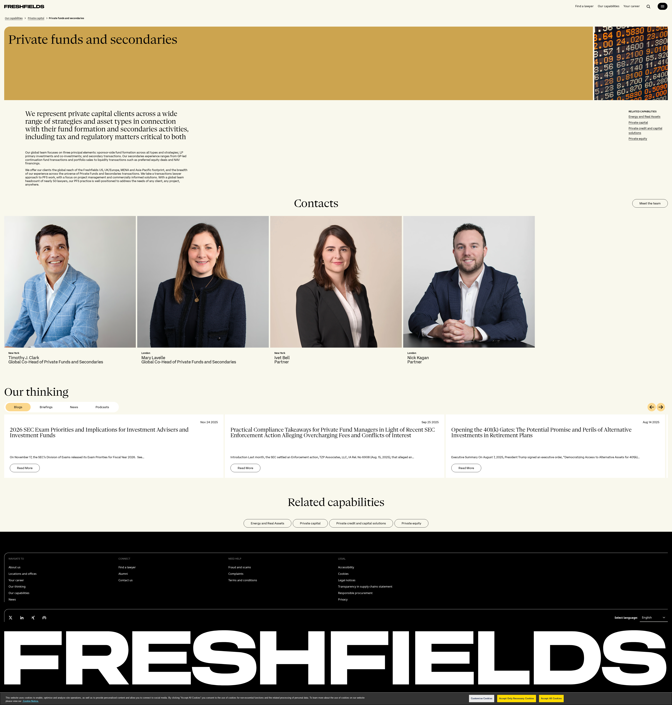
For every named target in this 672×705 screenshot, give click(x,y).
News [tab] (74, 407)
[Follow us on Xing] (33, 618)
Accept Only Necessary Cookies (516, 698)
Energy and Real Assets (644, 116)
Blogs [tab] (18, 407)
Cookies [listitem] (343, 574)
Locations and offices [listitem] (23, 574)
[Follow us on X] (11, 618)
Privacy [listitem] (343, 599)
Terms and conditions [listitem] (242, 580)
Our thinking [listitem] (17, 586)
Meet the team (650, 203)
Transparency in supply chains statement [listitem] (365, 586)
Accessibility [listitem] (346, 567)
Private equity (638, 138)
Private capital (36, 18)
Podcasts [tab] (102, 407)
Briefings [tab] (46, 407)
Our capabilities (608, 6)
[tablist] (61, 407)
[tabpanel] (336, 446)
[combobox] (654, 617)
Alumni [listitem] (123, 574)
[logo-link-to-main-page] (24, 7)
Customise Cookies (481, 698)
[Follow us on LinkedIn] (22, 618)
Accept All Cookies (551, 698)
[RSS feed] (44, 618)
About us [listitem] (14, 567)
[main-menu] (662, 6)
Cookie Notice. (30, 701)
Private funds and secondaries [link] (66, 18)
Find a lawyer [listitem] (127, 567)
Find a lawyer (584, 6)
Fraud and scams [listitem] (239, 567)
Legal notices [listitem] (346, 580)
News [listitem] (12, 599)
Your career (632, 6)
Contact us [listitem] (125, 580)
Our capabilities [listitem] (19, 593)
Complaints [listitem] (235, 574)
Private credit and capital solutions (361, 523)
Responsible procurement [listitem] (355, 593)
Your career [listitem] (16, 580)
